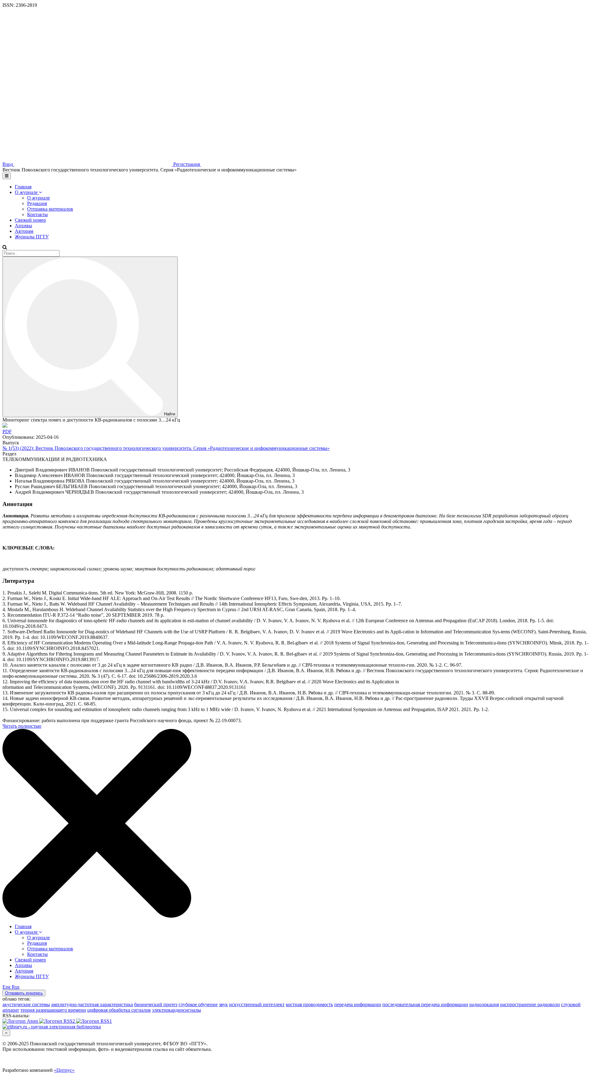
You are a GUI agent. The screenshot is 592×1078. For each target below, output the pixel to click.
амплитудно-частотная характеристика (92, 1004)
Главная (23, 186)
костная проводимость (309, 1004)
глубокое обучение (198, 1004)
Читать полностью (21, 726)
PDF (7, 431)
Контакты (37, 214)
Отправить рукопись (24, 993)
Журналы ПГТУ (32, 236)
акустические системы (26, 1004)
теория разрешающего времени (53, 1010)
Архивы (23, 225)
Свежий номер (30, 220)
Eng (7, 987)
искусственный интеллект (257, 1004)
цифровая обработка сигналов (119, 1010)
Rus (15, 987)
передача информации (357, 1004)
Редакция (37, 203)
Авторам (24, 231)
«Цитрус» (64, 1070)
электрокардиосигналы (176, 1010)
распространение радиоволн (530, 1004)
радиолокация (484, 1004)
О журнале (27, 192)
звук (223, 1004)
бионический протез (155, 1004)
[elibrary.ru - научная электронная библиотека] (51, 1026)
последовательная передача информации (425, 1004)
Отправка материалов (50, 209)
